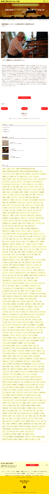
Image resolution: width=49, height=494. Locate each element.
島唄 (38, 348)
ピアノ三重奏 (5, 262)
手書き (15, 189)
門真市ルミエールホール (29, 397)
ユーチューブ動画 (24, 220)
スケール (41, 306)
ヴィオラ (12, 374)
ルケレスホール (36, 176)
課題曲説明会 (20, 343)
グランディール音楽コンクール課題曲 (9, 345)
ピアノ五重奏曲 (22, 405)
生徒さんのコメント (6, 215)
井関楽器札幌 (26, 275)
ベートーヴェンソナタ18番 (27, 332)
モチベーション (11, 220)
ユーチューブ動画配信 (14, 192)
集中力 (12, 291)
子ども (38, 202)
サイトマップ (29, 477)
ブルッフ (27, 374)
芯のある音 (8, 423)
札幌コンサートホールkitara (15, 330)
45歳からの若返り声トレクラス (8, 397)
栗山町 (4, 410)
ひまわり (28, 340)
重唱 (18, 405)
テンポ (45, 400)
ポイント (33, 223)
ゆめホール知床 (34, 426)
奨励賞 (4, 202)
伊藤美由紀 (32, 241)
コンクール (8, 205)
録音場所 (10, 239)
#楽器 (26, 118)
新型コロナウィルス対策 (6, 179)
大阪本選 (36, 387)
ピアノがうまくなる (23, 215)
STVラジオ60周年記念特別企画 (26, 363)
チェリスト (9, 402)
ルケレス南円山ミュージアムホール (19, 421)
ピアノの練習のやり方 (6, 291)
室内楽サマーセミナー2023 (28, 369)
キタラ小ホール (42, 382)
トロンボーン (9, 350)
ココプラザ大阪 (42, 353)
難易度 (44, 416)
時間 (18, 291)
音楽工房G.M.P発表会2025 (7, 429)
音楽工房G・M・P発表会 (41, 436)
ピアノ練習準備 (16, 371)
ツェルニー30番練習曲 (39, 324)
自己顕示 (35, 423)
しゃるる (7, 410)
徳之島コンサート (43, 358)
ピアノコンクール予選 (6, 254)
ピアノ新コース (26, 389)
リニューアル (12, 335)
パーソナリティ (32, 259)
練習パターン (23, 288)
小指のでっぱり (12, 244)
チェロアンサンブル (22, 317)
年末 (7, 387)
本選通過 (8, 197)
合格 (18, 413)
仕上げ (34, 410)
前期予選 (31, 275)
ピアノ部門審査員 (20, 384)
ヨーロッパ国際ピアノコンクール (31, 252)
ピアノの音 (24, 189)
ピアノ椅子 (9, 416)
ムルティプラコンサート (21, 202)
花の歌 (4, 249)
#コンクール (20, 118)
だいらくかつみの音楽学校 (33, 200)
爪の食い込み (18, 244)
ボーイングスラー (5, 332)
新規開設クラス (16, 397)
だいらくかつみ (25, 200)
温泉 (24, 410)
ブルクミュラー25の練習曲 (7, 337)
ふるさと (4, 350)
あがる (12, 275)
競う (22, 382)
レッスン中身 (18, 322)
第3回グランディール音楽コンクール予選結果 (10, 382)
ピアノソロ (42, 233)
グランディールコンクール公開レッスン (24, 353)
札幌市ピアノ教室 (28, 197)
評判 (8, 213)
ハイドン (14, 418)
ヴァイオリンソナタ (29, 265)
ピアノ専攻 (10, 413)
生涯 (9, 226)
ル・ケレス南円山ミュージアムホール (30, 395)
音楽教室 (11, 176)
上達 (30, 194)
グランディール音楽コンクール (38, 181)
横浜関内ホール (21, 439)
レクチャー (34, 429)
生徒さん (29, 239)
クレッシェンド (5, 272)
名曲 (22, 314)
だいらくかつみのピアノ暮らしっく (34, 220)
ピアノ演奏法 (5, 207)
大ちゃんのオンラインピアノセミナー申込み (22, 379)
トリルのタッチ (33, 244)
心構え (9, 298)
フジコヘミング (27, 291)
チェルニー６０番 (12, 210)
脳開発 (4, 366)
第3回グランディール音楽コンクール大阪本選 (16, 387)
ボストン (23, 374)
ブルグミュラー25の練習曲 (33, 335)
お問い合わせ (28, 173)
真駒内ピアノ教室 (35, 197)
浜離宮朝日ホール (14, 423)
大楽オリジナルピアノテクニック (21, 272)
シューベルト (18, 270)
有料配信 (31, 322)
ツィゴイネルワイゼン (20, 350)
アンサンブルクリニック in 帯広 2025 (12, 426)
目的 (42, 421)
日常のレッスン (19, 376)
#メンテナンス (31, 118)
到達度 (4, 205)
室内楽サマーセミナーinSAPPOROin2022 (26, 358)
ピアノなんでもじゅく (41, 426)
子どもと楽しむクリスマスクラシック (27, 413)
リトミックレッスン (34, 366)
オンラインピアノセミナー (30, 327)
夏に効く (24, 236)
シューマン (23, 270)
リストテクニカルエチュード (7, 288)
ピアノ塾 (26, 205)
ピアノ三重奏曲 (27, 228)
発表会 (4, 189)
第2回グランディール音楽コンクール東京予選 (30, 296)
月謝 (9, 322)
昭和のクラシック (28, 262)
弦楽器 (15, 252)
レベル (7, 418)
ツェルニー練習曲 (18, 327)
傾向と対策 (28, 223)
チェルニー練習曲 (10, 327)
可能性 (7, 246)
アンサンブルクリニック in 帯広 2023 (20, 400)
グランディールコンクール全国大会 (22, 233)
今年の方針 (4, 416)
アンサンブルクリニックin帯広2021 (8, 228)
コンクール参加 (38, 262)
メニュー (4, 173)
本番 (8, 275)
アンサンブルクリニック (6, 283)
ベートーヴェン (38, 223)
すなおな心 (14, 337)
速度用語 (21, 249)
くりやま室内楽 (28, 408)
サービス (41, 171)
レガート (35, 330)
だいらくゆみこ (20, 257)
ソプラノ (27, 241)
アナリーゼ (28, 254)
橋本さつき (33, 421)
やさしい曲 (17, 241)
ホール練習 (14, 356)
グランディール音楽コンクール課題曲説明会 (10, 343)
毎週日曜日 (26, 259)
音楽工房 (38, 332)
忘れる (15, 275)
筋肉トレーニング (25, 311)
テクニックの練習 (16, 288)
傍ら (42, 194)
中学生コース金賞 (29, 330)
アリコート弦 (13, 181)
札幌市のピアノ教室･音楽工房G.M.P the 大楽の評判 (11, 171)
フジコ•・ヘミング (31, 418)
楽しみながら (30, 210)
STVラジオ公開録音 (21, 304)
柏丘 (15, 176)
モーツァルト (10, 306)
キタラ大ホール (14, 293)
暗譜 (19, 275)
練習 (16, 220)
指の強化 (30, 416)
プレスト (29, 249)
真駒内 (34, 194)
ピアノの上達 (13, 186)
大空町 (20, 262)
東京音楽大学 (5, 413)
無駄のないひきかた (31, 215)
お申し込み (44, 179)
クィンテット (23, 231)
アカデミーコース (22, 213)
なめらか (11, 332)
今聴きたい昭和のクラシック (7, 280)
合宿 (16, 200)
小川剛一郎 (4, 402)
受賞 (7, 202)
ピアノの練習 (38, 239)
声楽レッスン (41, 184)
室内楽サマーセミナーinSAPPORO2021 (18, 265)
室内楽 (22, 228)
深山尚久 (34, 408)
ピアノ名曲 (41, 387)
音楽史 (44, 423)
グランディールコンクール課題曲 (29, 343)
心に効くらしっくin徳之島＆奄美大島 (22, 348)
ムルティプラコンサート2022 (19, 319)
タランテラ (40, 246)
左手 (20, 306)
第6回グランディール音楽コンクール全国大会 (10, 439)
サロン (21, 239)
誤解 (37, 416)
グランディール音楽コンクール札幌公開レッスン (10, 358)
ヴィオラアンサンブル (14, 317)
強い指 (34, 416)
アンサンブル (17, 228)
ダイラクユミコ (18, 335)
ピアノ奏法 (16, 215)
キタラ (44, 337)
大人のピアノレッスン (27, 246)
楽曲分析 (36, 254)
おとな (16, 205)
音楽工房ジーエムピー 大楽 (20, 173)
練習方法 (23, 327)
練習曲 (37, 207)
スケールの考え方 (5, 311)
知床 (17, 431)
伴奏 (26, 306)
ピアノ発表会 (11, 319)
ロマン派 (4, 405)
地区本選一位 (5, 356)
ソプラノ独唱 (34, 319)
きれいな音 (39, 189)
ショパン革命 (29, 280)
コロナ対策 (11, 218)
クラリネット (41, 371)
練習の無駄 (28, 405)
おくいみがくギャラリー (42, 311)
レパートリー (8, 241)
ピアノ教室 (8, 168)
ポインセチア (31, 186)
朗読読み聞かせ (36, 413)
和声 (39, 254)
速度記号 (37, 249)
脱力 (44, 283)
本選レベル (12, 285)
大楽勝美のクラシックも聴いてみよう (9, 259)
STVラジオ (4, 304)
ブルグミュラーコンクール (29, 431)
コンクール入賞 (5, 265)
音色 (17, 301)
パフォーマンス (18, 207)
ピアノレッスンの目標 (12, 389)
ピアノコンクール (14, 197)
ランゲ (45, 246)
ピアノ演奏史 (21, 431)
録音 (7, 239)
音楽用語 (13, 249)
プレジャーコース (21, 197)
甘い (31, 270)
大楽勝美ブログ (3, 103)
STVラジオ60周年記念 (16, 363)
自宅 (14, 239)
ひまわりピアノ (22, 340)
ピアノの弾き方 (24, 345)
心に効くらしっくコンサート (18, 280)
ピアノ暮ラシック (37, 205)
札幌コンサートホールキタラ (23, 293)
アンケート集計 (5, 319)
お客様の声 (4, 213)
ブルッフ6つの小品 (34, 374)
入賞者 (10, 265)
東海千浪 (38, 304)
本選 (8, 285)
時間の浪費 (38, 405)
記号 (43, 270)
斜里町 (23, 262)
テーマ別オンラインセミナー (39, 322)
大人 (7, 176)
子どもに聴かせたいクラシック (15, 314)
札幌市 (4, 168)
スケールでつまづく (29, 309)
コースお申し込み (43, 173)
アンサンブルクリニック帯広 (35, 389)
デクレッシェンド (18, 402)
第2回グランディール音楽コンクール (40, 275)
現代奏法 (12, 215)
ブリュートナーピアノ (6, 181)
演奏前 (40, 296)
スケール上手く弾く (11, 309)
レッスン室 (23, 184)
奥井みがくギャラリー (30, 301)
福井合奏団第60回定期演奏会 (19, 436)
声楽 (40, 179)
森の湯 (16, 410)
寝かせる (41, 410)
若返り (26, 392)
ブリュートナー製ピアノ (27, 181)
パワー (20, 311)
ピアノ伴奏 (11, 252)
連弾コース (4, 330)
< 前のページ (4, 108)
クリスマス (25, 186)
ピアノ (29, 189)
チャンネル (10, 207)
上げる (26, 416)
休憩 (15, 291)
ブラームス (22, 267)
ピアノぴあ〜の (18, 416)
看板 (41, 332)
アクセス (12, 173)
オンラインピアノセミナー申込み (8, 379)
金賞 (26, 226)
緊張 (23, 205)
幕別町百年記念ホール (34, 228)
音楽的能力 (4, 369)
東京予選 (4, 296)
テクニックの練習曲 (25, 285)
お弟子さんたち (11, 270)
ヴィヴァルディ (5, 293)
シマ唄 (41, 348)
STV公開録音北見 (13, 304)
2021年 (37, 301)
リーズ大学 (38, 194)
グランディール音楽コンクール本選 (30, 298)
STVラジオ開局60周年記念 (35, 340)
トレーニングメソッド (23, 371)
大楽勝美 (21, 192)
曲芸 (14, 431)
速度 (13, 402)
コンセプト (13, 168)
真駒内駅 (4, 176)
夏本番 (20, 236)
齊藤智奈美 (28, 421)
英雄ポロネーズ (16, 340)
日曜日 (22, 259)
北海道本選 (20, 423)
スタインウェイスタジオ (31, 317)
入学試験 (15, 413)
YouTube (8, 192)
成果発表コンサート (6, 267)
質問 (7, 249)
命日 (12, 226)
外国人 (38, 382)
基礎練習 (24, 402)
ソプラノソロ (16, 236)
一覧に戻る (24, 108)
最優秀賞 (23, 408)
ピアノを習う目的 (20, 389)
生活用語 (39, 270)
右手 (23, 306)
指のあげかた (30, 345)
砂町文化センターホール (18, 296)
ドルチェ (27, 270)
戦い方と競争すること (28, 382)
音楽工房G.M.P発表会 (12, 202)
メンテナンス (38, 267)
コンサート (30, 176)
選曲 (3, 418)
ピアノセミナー (8, 324)
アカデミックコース (32, 218)
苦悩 (3, 226)
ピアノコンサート (39, 291)
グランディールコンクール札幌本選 (17, 298)
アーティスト (30, 179)
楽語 (17, 249)
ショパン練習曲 (18, 210)
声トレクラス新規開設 (6, 395)
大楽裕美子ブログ (6, 131)
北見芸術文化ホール (28, 304)
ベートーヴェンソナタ (17, 332)
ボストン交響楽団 (18, 374)
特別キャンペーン (24, 218)
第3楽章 (34, 332)
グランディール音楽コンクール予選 (14, 408)
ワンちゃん (13, 254)
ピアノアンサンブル (6, 317)
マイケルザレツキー (6, 374)
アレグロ (25, 249)
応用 (45, 421)
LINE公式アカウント (34, 272)
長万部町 (15, 262)
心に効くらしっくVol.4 (33, 311)
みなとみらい (40, 429)
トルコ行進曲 (35, 280)
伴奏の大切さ (30, 306)
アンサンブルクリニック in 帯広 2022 (18, 283)
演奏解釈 (23, 254)
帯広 (18, 356)
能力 (8, 369)
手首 (3, 285)
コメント (28, 213)
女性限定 (39, 395)
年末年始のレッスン (6, 200)
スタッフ (8, 173)
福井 (23, 434)
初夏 (23, 241)
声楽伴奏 (23, 252)
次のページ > (44, 108)
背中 (37, 293)
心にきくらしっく (41, 363)
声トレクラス (31, 392)
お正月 (4, 387)
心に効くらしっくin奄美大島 (7, 363)
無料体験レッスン (17, 218)
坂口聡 (43, 304)
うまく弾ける (5, 298)
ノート (34, 239)
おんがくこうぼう (42, 200)
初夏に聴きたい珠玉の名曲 (28, 257)
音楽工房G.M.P (13, 213)
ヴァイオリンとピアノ (40, 408)
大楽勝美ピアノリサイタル (27, 337)
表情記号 (35, 270)
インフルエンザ (41, 384)
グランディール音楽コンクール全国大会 (9, 233)
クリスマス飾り (10, 194)
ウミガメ (42, 249)
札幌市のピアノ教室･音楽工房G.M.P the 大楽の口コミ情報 (25, 168)
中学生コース (23, 330)
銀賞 (8, 330)
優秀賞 (9, 356)
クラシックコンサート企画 (22, 179)
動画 (43, 189)
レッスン (36, 184)
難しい (42, 418)
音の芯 (4, 423)
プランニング (35, 179)
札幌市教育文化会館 (27, 423)
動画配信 (4, 192)
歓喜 (6, 226)
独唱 (29, 319)
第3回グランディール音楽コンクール (36, 379)
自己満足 (40, 423)
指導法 (43, 366)
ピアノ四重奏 (43, 259)
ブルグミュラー (34, 246)
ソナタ (41, 265)
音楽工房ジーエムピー (31, 226)
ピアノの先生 (23, 366)
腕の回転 (28, 278)
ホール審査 (40, 252)
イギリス (20, 200)
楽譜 (8, 186)
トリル (23, 244)
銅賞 (39, 439)
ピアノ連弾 (10, 236)
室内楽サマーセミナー (6, 231)
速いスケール (5, 309)
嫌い (43, 223)
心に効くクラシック (27, 361)
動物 (20, 254)
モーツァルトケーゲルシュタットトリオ (9, 376)
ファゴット (20, 410)
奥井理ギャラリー (5, 314)
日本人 (34, 382)
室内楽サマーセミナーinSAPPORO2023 (16, 369)
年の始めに (42, 413)
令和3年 (40, 301)
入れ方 (4, 246)
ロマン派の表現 (9, 405)
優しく (40, 210)
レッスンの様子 (25, 376)
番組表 (8, 304)
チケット (4, 431)
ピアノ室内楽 (40, 400)
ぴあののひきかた (38, 215)
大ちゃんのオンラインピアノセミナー (36, 376)
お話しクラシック (9, 421)
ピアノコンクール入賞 (6, 184)
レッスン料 (13, 322)
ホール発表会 (19, 189)
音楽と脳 (12, 366)
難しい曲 (12, 241)
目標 (33, 262)
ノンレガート (40, 330)
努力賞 (31, 233)
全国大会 (4, 197)
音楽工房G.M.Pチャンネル (7, 223)
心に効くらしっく (36, 233)
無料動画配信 (42, 192)
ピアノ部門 (24, 324)
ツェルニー (4, 327)
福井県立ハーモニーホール (30, 434)
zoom (3, 324)
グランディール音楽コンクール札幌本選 (9, 301)
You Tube (44, 327)
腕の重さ (32, 278)
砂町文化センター (10, 296)
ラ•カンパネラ (5, 340)
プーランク (4, 306)
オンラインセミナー (25, 322)
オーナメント (5, 194)
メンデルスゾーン (28, 267)
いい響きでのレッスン (29, 184)
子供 (18, 176)
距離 (40, 293)
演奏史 (4, 426)
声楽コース (36, 392)
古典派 (10, 418)
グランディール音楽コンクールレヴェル (9, 278)
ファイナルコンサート (36, 231)
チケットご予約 (9, 431)
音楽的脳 (28, 366)
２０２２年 (40, 283)
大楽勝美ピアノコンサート (37, 337)
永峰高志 (33, 291)
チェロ (32, 283)
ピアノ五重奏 (10, 262)
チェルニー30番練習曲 (31, 324)
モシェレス (24, 210)
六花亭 (35, 202)
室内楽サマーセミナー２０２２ (29, 314)
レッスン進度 (39, 319)
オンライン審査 (29, 236)
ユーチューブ (14, 179)
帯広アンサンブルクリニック (19, 226)
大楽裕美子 (12, 200)
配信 (42, 205)
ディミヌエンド (11, 272)
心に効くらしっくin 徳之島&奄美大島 (16, 361)
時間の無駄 (33, 405)
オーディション (5, 257)
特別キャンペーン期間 (39, 218)
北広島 (28, 410)
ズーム (4, 239)
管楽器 (19, 252)
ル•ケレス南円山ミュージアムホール (18, 429)
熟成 (31, 410)
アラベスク (19, 337)
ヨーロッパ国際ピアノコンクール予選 (9, 348)
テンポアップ (36, 306)
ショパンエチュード (20, 278)
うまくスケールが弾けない (20, 309)
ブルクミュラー (24, 335)
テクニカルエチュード (32, 285)
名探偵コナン (39, 350)
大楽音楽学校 (26, 192)
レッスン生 (36, 186)
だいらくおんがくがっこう (34, 192)
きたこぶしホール (29, 202)
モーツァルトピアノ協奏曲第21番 (8, 436)
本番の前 (44, 296)
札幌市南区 (27, 194)
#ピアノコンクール (13, 118)
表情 (37, 345)
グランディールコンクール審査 (30, 384)
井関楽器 (12, 231)
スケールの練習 (36, 309)
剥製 (7, 252)
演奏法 (4, 421)
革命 (24, 280)
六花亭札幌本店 (5, 218)
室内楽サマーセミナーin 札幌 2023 (17, 395)
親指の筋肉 (42, 241)
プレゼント (41, 186)
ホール (18, 239)
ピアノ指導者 (17, 366)
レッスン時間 (5, 322)
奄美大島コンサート (6, 361)
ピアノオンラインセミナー (16, 324)
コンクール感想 (36, 358)
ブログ (14, 416)
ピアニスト (37, 241)
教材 (3, 241)
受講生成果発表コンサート (15, 267)
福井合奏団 (19, 434)
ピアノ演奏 (4, 186)
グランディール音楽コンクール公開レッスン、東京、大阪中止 (30, 356)
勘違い (15, 405)
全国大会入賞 (33, 207)
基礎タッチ (29, 402)
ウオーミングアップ (6, 371)
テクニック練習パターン (30, 288)
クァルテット (29, 231)
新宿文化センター (35, 353)
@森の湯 (12, 410)
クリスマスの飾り (22, 301)
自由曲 (41, 416)
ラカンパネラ (33, 350)
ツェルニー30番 (38, 327)
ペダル (37, 278)
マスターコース (5, 220)
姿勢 (14, 207)
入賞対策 (19, 223)
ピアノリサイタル (24, 418)
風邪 (37, 384)
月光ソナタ (10, 340)
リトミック (15, 246)
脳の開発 (7, 366)
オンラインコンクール (37, 236)
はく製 (4, 252)
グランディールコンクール (15, 184)
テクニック (38, 421)
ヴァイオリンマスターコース (40, 314)
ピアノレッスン (19, 181)
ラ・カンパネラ (34, 363)
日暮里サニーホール (26, 207)
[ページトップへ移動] (46, 465)
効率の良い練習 (5, 408)
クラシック (18, 259)
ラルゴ (34, 249)
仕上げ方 (24, 223)
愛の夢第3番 (28, 350)
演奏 (21, 275)
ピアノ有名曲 (5, 389)
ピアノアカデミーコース (35, 213)
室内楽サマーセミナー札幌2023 (39, 369)
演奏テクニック (27, 436)
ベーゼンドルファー (38, 397)
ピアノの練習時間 (38, 288)
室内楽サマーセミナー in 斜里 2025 (25, 426)
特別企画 (42, 340)
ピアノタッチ (18, 345)
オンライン (44, 236)
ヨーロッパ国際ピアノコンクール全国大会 (9, 434)
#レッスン (38, 118)
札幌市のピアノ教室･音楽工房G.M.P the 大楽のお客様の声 (29, 171)
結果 (39, 366)
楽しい (20, 205)
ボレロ (44, 350)
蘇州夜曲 (14, 350)
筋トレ (14, 311)
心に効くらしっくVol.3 (12, 257)
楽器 (33, 267)
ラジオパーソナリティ (19, 392)
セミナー (37, 259)
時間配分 (22, 291)
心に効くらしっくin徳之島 (36, 361)
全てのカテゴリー (6, 127)
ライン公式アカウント (41, 272)
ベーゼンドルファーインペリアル (8, 400)
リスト (39, 285)
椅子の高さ (44, 293)
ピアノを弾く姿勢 (32, 293)
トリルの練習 (28, 244)
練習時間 (43, 239)
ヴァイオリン (27, 283)
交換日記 (25, 239)
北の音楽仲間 (31, 371)
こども (12, 205)
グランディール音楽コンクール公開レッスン (10, 353)
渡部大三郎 (36, 371)
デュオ (36, 283)
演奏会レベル (18, 285)
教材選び (17, 186)
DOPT (28, 272)
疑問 (10, 249)
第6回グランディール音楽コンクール (31, 439)
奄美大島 (34, 348)
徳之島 (31, 348)
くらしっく (31, 205)
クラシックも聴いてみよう (7, 392)
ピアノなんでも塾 (28, 429)
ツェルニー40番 (5, 210)
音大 (34, 210)
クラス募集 (22, 397)
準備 (11, 371)
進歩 (41, 202)
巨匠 (36, 418)
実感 (19, 220)
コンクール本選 (5, 270)
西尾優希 (34, 304)
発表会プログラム (9, 189)
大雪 (10, 311)
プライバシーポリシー (35, 173)
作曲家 (18, 418)
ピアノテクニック (18, 194)
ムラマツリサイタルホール (29, 387)
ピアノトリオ (18, 231)
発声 (3, 275)
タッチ (35, 189)
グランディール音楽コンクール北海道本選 (9, 384)
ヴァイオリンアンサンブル (32, 400)
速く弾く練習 (16, 306)
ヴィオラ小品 (36, 265)
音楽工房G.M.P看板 (6, 335)
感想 (17, 213)
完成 (37, 410)
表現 (35, 345)
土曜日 (14, 392)
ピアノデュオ (5, 236)
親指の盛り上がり (5, 244)
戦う (19, 382)
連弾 (26, 319)
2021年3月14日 (14, 223)
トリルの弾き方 (40, 244)
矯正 (22, 194)
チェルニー (42, 207)
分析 (32, 254)
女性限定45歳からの (42, 392)
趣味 (37, 210)
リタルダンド (34, 402)
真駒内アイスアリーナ (23, 176)
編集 (21, 186)
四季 (10, 293)
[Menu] (47, 1)
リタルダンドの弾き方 (41, 402)
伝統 (32, 423)
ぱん (17, 254)
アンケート (38, 317)
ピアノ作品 (33, 436)
